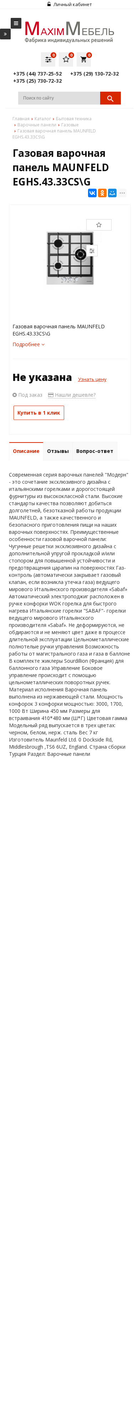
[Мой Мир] (112, 193)
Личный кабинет (72, 4)
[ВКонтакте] (92, 193)
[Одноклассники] (102, 193)
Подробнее (26, 344)
